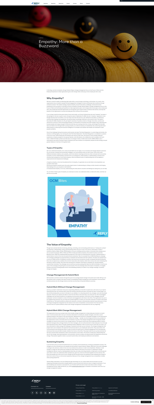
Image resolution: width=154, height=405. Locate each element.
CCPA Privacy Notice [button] (96, 390)
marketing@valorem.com (78, 366)
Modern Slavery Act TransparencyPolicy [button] (98, 394)
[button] (37, 386)
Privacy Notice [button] (81, 390)
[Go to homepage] (35, 4)
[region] (77, 402)
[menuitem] (46, 4)
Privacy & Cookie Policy (82, 403)
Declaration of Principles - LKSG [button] (98, 397)
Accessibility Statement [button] (112, 390)
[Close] (152, 400)
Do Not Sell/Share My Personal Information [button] (114, 394)
